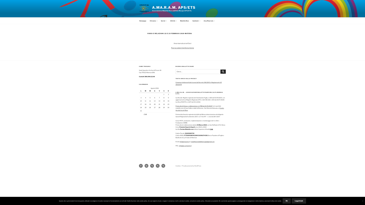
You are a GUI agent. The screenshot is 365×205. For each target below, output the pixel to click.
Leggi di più (299, 201)
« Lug (145, 114)
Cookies (178, 166)
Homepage (142, 21)
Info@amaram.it (185, 141)
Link (211, 129)
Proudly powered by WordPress (191, 166)
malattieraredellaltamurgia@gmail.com (203, 141)
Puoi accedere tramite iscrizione (182, 48)
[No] (363, 201)
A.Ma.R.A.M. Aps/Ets (174, 7)
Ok (287, 201)
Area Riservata (208, 21)
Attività (172, 21)
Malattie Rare (184, 21)
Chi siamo (153, 21)
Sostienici (195, 21)
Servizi (163, 21)
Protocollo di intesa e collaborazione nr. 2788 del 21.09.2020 (194, 106)
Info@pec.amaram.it (185, 146)
